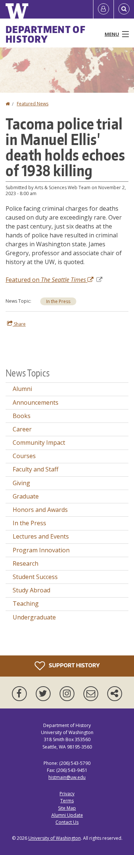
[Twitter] (45, 693)
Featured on (46, 280)
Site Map (67, 808)
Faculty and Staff (35, 469)
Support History (74, 665)
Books (22, 416)
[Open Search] (124, 9)
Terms (67, 801)
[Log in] (103, 9)
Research (25, 563)
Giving (21, 483)
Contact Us (67, 822)
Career (22, 429)
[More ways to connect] (114, 693)
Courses (24, 456)
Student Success (35, 577)
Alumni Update (67, 815)
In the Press (58, 301)
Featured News (32, 104)
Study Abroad (31, 590)
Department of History (46, 34)
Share (19, 324)
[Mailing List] (92, 693)
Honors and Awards (40, 510)
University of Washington (54, 838)
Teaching (26, 603)
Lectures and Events (41, 536)
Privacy (67, 793)
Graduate (26, 496)
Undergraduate (34, 617)
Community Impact (39, 442)
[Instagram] (68, 693)
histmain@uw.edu (67, 777)
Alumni (22, 389)
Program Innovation (41, 550)
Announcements (35, 402)
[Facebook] (21, 693)
